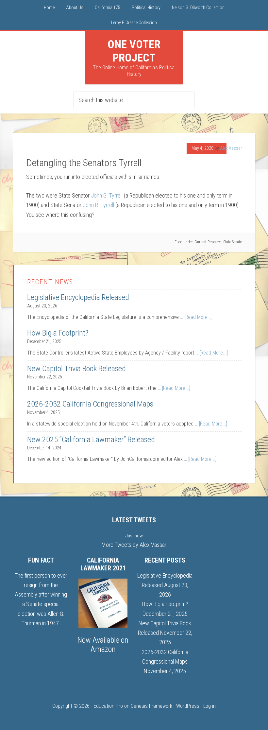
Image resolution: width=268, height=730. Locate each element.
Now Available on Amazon (102, 644)
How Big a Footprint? (57, 333)
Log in (209, 706)
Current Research (208, 242)
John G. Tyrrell (107, 195)
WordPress (187, 706)
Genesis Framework (151, 706)
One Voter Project (134, 51)
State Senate (233, 242)
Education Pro (108, 706)
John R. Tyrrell (98, 204)
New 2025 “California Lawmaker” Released (91, 439)
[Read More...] (198, 317)
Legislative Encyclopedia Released (78, 297)
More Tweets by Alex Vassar (134, 544)
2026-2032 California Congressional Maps (90, 403)
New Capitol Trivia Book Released (76, 368)
